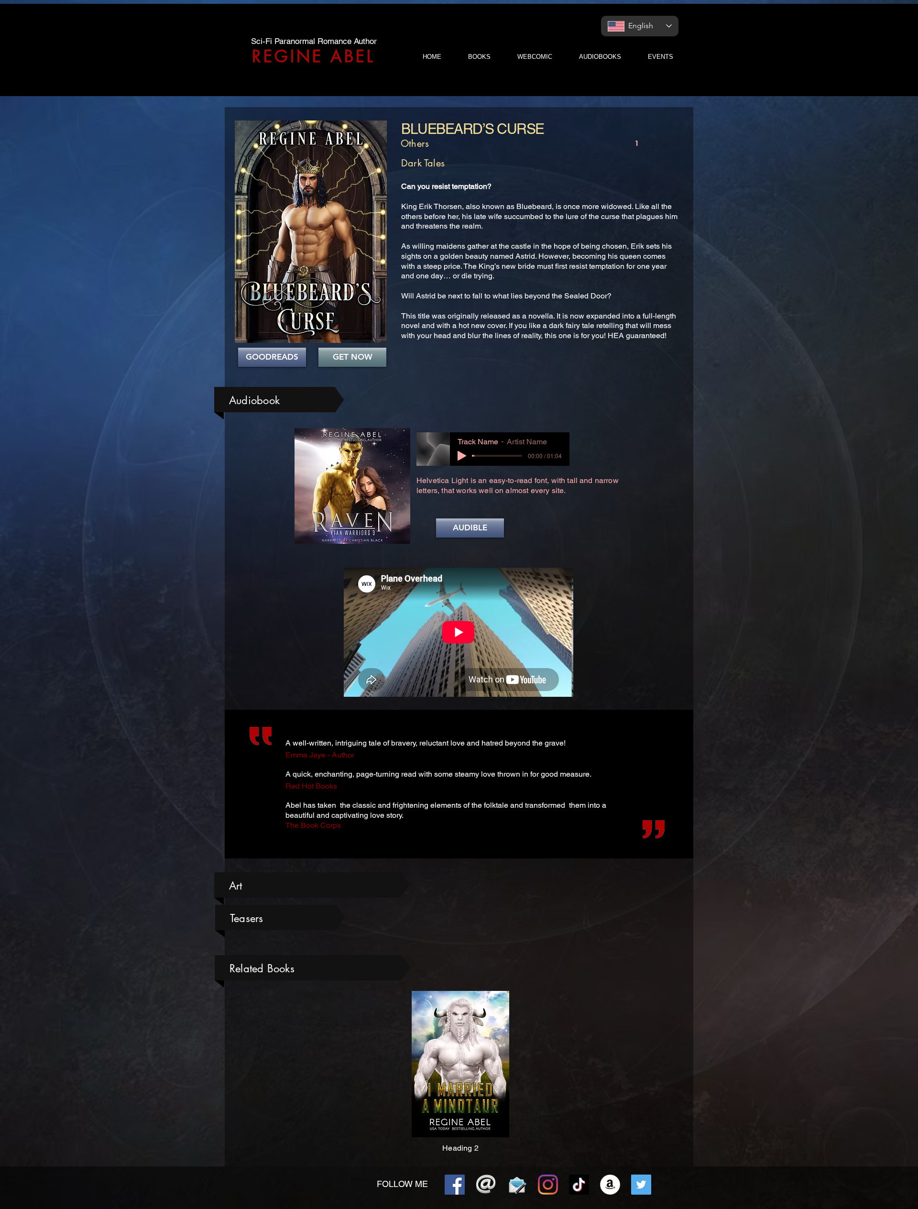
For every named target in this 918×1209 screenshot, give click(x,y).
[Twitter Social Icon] (641, 1185)
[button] (470, 528)
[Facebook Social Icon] (455, 1185)
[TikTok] (579, 1185)
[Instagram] (548, 1185)
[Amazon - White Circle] (610, 1185)
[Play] (462, 456)
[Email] (486, 1185)
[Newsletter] (517, 1185)
